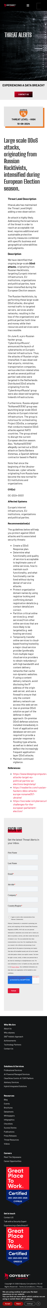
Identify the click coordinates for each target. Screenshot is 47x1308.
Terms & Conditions (27, 1286)
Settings (30, 1304)
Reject (18, 1304)
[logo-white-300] (10, 4)
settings (29, 1299)
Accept (7, 1304)
